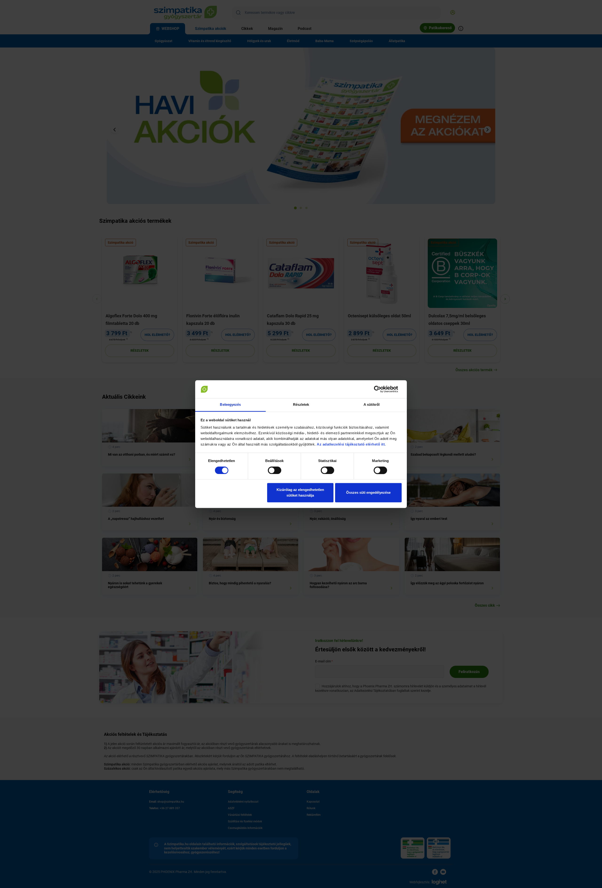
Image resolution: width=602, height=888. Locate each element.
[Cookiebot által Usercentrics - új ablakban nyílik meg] (381, 389)
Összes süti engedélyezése (368, 493)
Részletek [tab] (301, 405)
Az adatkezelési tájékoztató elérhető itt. (352, 444)
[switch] (274, 470)
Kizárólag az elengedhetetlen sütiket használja (300, 493)
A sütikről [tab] (372, 405)
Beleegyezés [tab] (230, 405)
